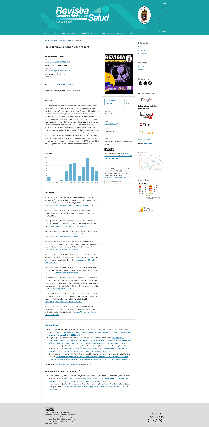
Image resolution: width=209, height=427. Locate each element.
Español (141, 70)
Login (164, 3)
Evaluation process (106, 33)
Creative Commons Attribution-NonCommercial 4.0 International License (118, 156)
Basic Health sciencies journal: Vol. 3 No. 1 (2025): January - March (100, 343)
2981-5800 (148, 143)
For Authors (142, 50)
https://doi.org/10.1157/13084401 (62, 289)
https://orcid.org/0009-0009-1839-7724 (57, 71)
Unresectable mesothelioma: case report (79, 387)
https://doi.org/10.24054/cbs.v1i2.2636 (62, 84)
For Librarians (142, 53)
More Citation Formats (113, 182)
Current (46, 33)
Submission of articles (85, 33)
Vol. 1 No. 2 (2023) (65, 40)
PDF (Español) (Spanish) (111, 101)
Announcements (68, 33)
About (130, 33)
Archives (55, 33)
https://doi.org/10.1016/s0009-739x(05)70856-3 (68, 226)
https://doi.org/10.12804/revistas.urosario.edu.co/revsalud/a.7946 (69, 206)
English (141, 66)
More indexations (144, 139)
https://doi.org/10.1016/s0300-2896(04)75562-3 (62, 250)
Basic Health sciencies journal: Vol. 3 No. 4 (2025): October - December (84, 351)
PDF (127, 103)
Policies (120, 33)
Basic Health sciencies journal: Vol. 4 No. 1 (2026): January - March (104, 359)
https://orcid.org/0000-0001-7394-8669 (57, 62)
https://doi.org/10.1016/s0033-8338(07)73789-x (62, 273)
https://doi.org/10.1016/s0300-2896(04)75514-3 (62, 237)
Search (163, 32)
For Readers (142, 47)
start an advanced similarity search (67, 364)
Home (47, 40)
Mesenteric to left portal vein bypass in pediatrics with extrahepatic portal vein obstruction (86, 332)
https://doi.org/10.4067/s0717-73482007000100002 (63, 302)
